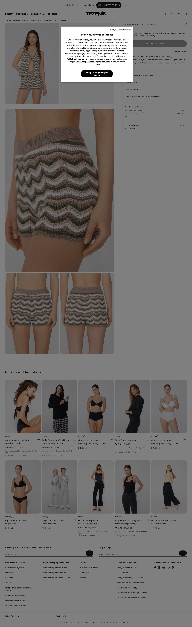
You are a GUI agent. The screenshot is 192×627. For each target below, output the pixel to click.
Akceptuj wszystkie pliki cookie (97, 73)
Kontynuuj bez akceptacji (120, 30)
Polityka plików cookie (78, 59)
